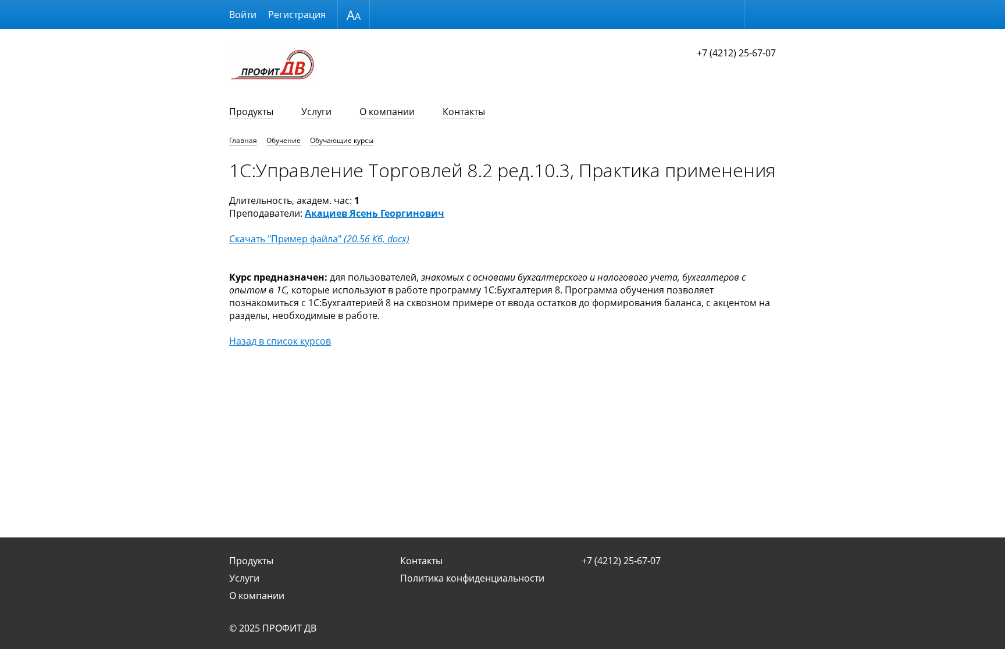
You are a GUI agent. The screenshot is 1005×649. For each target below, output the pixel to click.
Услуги (316, 111)
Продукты (251, 111)
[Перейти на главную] (272, 65)
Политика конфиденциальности (472, 578)
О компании (387, 111)
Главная (243, 140)
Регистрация (297, 14)
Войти (242, 14)
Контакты (464, 111)
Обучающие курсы (341, 140)
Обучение (283, 140)
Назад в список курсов (280, 341)
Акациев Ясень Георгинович (374, 213)
